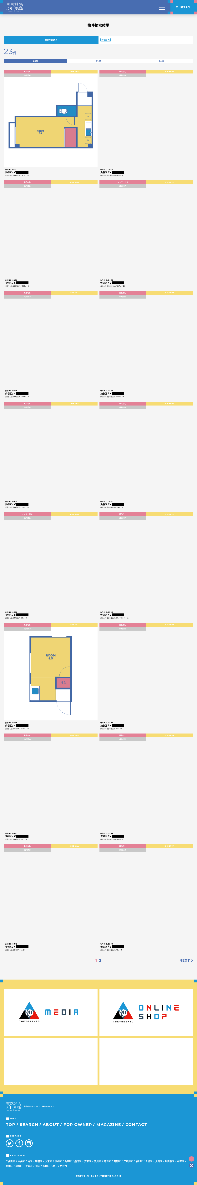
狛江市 (63, 1166)
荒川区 (97, 1161)
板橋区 (46, 1166)
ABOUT (51, 1124)
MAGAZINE (108, 1124)
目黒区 (148, 1161)
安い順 (98, 61)
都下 (55, 1166)
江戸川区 (128, 1161)
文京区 (48, 1161)
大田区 (158, 1161)
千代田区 (10, 1161)
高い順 (161, 61)
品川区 (139, 1161)
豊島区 (28, 1166)
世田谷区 (169, 1161)
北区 (37, 1166)
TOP (10, 1124)
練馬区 (19, 1166)
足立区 (107, 1161)
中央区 (21, 1161)
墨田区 (77, 1161)
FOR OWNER (77, 1124)
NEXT (184, 960)
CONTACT (136, 1124)
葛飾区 (117, 1161)
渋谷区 (104, 40)
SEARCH (29, 1124)
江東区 (87, 1161)
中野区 (180, 1161)
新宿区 (38, 1161)
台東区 (68, 1161)
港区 (30, 1161)
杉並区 (9, 1166)
